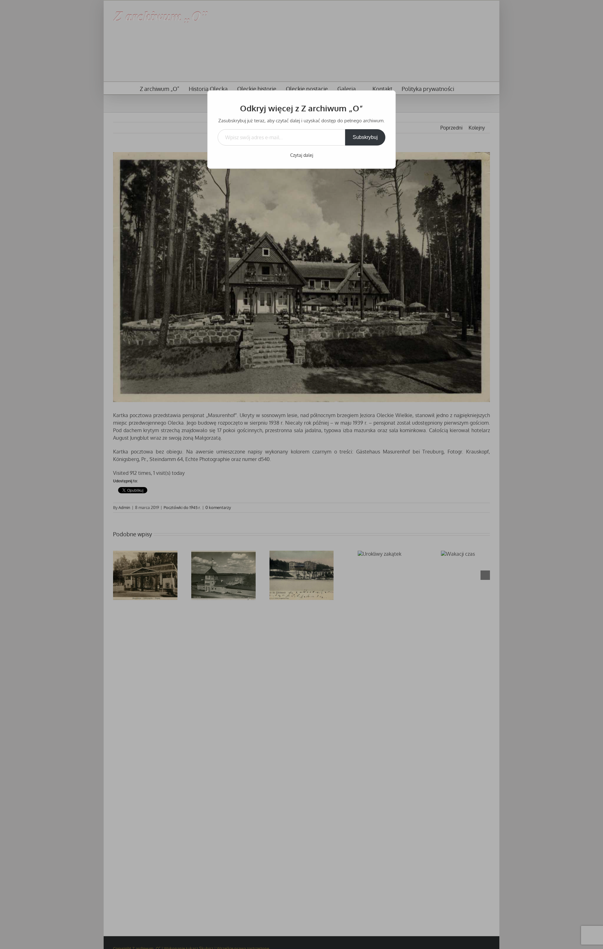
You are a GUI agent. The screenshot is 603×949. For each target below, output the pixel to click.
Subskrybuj (365, 137)
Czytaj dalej (301, 155)
